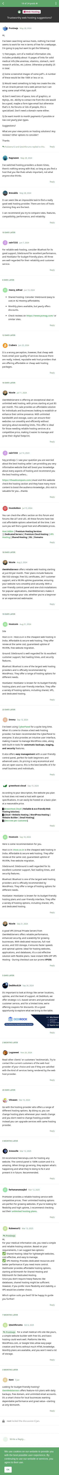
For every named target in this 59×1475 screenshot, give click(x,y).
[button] (24, 1462)
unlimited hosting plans (24, 1211)
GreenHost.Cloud (13, 808)
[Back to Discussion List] (3, 3)
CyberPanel (24, 726)
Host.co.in (18, 849)
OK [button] (8, 1469)
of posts (28, 3)
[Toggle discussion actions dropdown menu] (56, 3)
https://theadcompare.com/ (17, 480)
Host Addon (8, 531)
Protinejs (10, 1235)
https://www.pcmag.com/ (40, 315)
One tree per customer (16, 820)
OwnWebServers (11, 1390)
